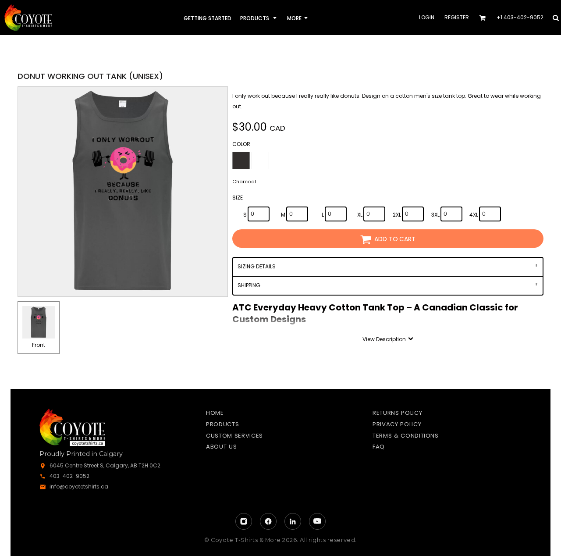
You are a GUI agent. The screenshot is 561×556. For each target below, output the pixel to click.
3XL (435, 214)
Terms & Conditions (406, 435)
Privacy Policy (397, 424)
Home (215, 413)
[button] (259, 17)
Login (426, 17)
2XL (397, 214)
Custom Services (234, 435)
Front (38, 345)
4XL (473, 214)
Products (222, 424)
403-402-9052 (69, 476)
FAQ (379, 446)
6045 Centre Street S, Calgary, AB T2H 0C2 (105, 465)
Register (456, 17)
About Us (221, 446)
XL (359, 214)
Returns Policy (397, 413)
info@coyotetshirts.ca (79, 486)
